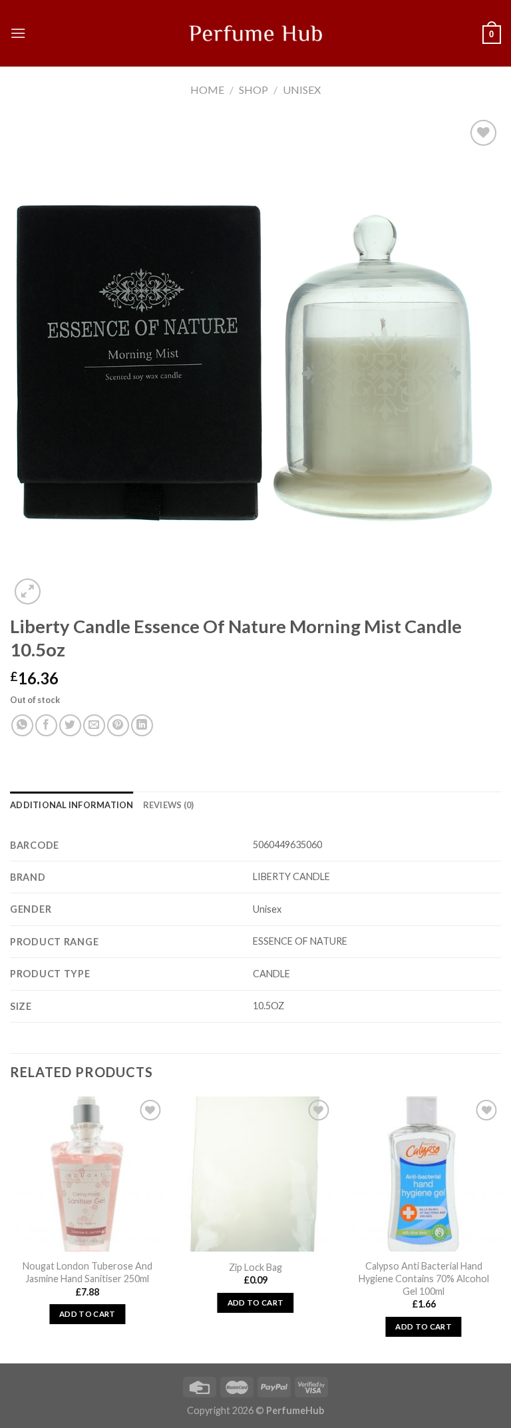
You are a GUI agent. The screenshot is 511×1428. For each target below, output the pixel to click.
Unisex (302, 89)
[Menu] (18, 33)
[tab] (72, 805)
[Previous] (11, 1228)
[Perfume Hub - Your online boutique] (255, 33)
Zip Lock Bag (255, 1267)
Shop (253, 89)
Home (207, 89)
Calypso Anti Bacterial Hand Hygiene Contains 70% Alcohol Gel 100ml (424, 1278)
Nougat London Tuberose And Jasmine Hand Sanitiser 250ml (87, 1272)
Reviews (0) (168, 805)
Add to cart (87, 1313)
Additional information (72, 805)
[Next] (500, 1228)
